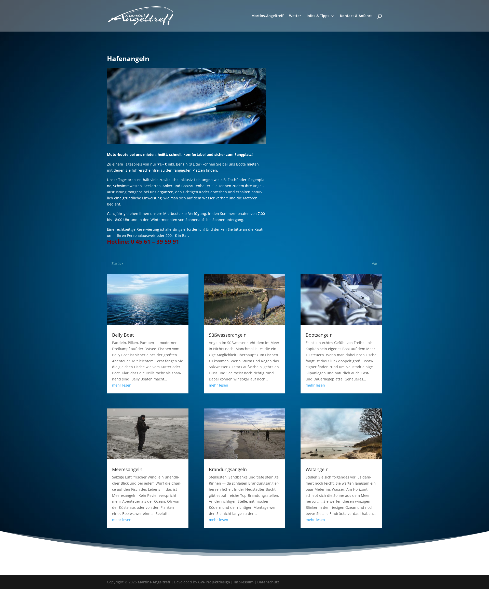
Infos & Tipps (318, 16)
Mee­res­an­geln (127, 469)
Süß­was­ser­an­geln (228, 335)
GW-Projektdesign (214, 582)
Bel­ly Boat (123, 335)
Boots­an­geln (319, 335)
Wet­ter (295, 16)
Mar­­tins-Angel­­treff (267, 16)
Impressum (244, 582)
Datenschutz (268, 582)
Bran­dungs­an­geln (228, 469)
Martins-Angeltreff (154, 582)
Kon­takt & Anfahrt (356, 16)
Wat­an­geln (317, 469)
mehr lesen (121, 385)
